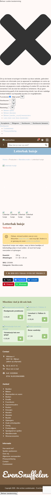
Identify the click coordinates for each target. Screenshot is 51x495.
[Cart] (42, 139)
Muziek (8, 418)
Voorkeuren (25, 123)
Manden (8, 412)
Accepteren (5, 123)
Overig (7, 426)
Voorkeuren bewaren (40, 123)
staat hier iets (24, 239)
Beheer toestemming (9, 493)
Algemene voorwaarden (12, 456)
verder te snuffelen (33, 241)
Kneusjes (8, 410)
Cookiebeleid (8, 128)
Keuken (8, 407)
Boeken (8, 397)
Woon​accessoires (12, 436)
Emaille (8, 399)
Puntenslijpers (10, 428)
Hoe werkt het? (8, 448)
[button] (25, 40)
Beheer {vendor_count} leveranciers (17, 115)
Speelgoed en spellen (13, 431)
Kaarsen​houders (11, 405)
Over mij (6, 454)
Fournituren (9, 402)
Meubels (8, 415)
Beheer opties (9, 110)
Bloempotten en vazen (13, 394)
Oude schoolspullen (12, 423)
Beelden (8, 389)
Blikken (8, 392)
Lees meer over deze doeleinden (16, 118)
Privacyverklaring (10, 131)
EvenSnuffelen (41, 488)
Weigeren (15, 123)
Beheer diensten (10, 113)
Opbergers (9, 420)
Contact (5, 461)
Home (5, 159)
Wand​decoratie (24, 159)
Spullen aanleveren (10, 451)
